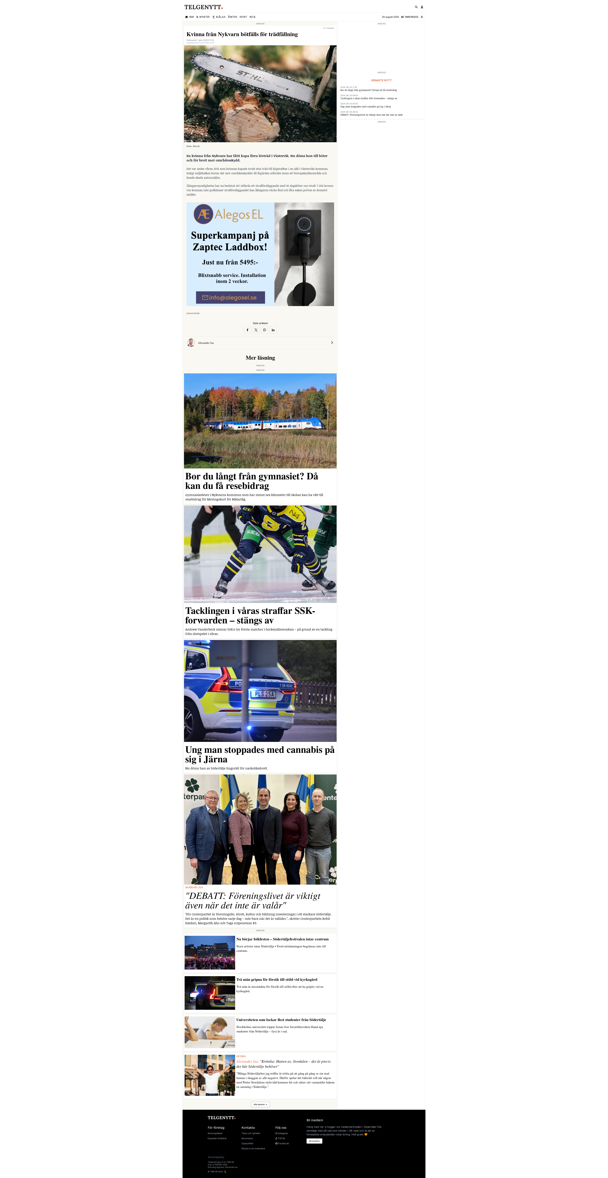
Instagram (282, 1133)
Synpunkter (247, 1143)
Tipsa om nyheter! (250, 1133)
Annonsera (247, 1138)
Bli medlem (314, 1141)
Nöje (253, 17)
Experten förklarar (217, 1138)
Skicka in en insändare (253, 1148)
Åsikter (232, 17)
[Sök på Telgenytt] (416, 7)
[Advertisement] (381, 48)
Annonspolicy (216, 1157)
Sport (243, 17)
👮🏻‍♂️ (218, 17)
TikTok (281, 1138)
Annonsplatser (215, 1133)
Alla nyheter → (260, 1104)
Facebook (283, 1143)
